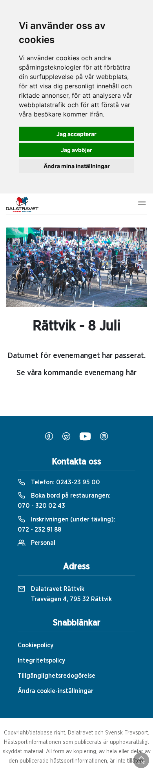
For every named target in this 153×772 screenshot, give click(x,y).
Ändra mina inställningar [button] (77, 166)
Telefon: (64, 482)
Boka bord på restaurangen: (64, 501)
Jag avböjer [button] (76, 150)
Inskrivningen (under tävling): (66, 524)
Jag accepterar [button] (76, 134)
